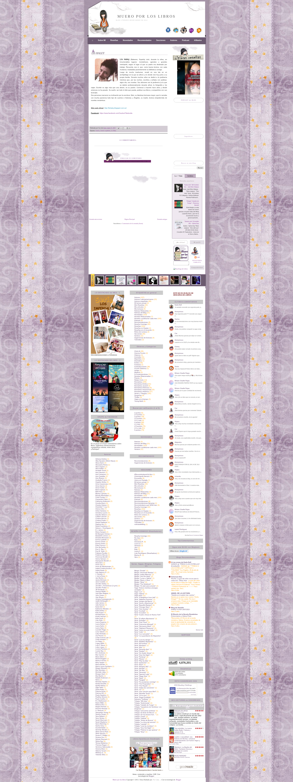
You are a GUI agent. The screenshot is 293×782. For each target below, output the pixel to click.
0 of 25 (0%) (192, 692)
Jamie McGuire (100, 580)
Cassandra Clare (101, 499)
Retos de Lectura (140, 332)
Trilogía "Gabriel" (140, 718)
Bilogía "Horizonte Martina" (144, 572)
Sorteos (137, 336)
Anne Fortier (99, 488)
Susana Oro (99, 737)
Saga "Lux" (138, 592)
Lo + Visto (178, 176)
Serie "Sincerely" (140, 672)
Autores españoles (105, 130)
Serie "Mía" (138, 647)
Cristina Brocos (100, 518)
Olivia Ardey (99, 689)
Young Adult (138, 401)
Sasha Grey (99, 726)
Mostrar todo (199, 630)
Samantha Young (101, 712)
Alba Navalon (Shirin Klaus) (105, 461)
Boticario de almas (181, 711)
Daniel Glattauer (101, 522)
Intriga (136, 370)
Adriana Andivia (101, 459)
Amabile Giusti (100, 470)
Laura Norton (100, 624)
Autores (173, 40)
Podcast (185, 40)
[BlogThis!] (123, 128)
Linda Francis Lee (102, 637)
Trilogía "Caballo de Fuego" (144, 705)
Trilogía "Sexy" (139, 732)
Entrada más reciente (95, 219)
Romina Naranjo (101, 708)
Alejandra (178, 442)
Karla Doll (98, 607)
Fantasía (137, 365)
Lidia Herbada (100, 634)
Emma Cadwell (100, 540)
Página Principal (130, 219)
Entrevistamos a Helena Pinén (181, 616)
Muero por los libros (146, 16)
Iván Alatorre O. (101, 572)
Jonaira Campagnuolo (103, 599)
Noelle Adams (100, 685)
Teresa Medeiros (101, 743)
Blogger (151, 776)
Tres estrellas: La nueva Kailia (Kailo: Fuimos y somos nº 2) (183, 730)
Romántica (138, 382)
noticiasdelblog (139, 524)
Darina (177, 319)
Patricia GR (99, 693)
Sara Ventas (99, 718)
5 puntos (137, 430)
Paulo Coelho (100, 699)
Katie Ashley (99, 610)
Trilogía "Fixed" (139, 716)
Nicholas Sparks (101, 682)
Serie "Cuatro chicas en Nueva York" (147, 615)
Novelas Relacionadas (142, 316)
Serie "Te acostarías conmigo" (145, 682)
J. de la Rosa (100, 576)
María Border (100, 664)
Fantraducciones (140, 367)
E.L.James (99, 530)
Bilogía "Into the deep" (142, 576)
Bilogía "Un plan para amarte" (145, 586)
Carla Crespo (100, 497)
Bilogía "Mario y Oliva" (142, 580)
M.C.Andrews (100, 653)
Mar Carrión (99, 655)
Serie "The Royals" (141, 686)
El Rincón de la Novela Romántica (184, 614)
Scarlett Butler (100, 728)
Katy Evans (99, 612)
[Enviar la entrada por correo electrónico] (118, 128)
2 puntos (137, 413)
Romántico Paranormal (142, 389)
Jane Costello (100, 582)
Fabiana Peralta (101, 553)
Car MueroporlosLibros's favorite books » (149, 770)
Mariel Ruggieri (100, 658)
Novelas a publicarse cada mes (145, 318)
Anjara (177, 395)
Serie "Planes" (139, 659)
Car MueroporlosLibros (183, 688)
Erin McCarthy (100, 547)
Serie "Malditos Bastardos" (144, 641)
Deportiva (137, 359)
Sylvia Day (99, 741)
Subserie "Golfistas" (141, 699)
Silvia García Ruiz (101, 732)
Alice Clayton (100, 467)
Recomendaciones (141, 322)
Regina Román (100, 706)
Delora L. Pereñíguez (103, 528)
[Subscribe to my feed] (199, 33)
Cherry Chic (99, 509)
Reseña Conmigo (140, 324)
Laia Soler (99, 620)
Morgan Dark (100, 674)
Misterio (137, 372)
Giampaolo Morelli (102, 561)
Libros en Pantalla (140, 480)
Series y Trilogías (140, 393)
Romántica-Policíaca (141, 388)
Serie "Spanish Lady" (142, 674)
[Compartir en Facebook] (127, 128)
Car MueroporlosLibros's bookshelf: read (146, 744)
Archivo (190, 176)
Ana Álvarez (99, 478)
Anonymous (179, 311)
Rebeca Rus (99, 705)
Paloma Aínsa (100, 691)
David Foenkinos (101, 526)
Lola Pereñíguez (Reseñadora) (145, 553)
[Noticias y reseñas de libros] (181, 269)
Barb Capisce (100, 490)
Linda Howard (100, 639)
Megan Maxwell (101, 668)
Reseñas (114, 40)
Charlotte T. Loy (101, 507)
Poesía (136, 378)
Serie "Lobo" (138, 632)
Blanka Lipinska (101, 493)
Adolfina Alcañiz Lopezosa (183, 757)
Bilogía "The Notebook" (142, 584)
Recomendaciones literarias (144, 503)
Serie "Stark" (139, 678)
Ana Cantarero (100, 474)
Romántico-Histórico (141, 391)
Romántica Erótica (141, 384)
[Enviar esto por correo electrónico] (121, 128)
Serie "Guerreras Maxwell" (143, 624)
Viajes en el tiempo (141, 399)
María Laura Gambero (103, 666)
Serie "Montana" (140, 645)
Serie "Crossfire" (140, 613)
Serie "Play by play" (141, 661)
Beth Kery (99, 492)
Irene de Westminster (103, 566)
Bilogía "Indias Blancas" (142, 574)
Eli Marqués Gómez (102, 534)
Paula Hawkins (100, 695)
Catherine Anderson (102, 501)
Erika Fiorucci (100, 545)
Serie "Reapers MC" (141, 666)
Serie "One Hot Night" (142, 655)
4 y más (137, 424)
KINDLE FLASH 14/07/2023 (180, 609)
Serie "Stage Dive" (141, 676)
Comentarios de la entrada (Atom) (132, 223)
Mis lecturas (138, 309)
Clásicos (137, 355)
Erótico (136, 363)
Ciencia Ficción (139, 353)
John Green (99, 595)
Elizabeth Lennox (101, 536)
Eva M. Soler (100, 551)
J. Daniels (99, 574)
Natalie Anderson (101, 678)
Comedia (137, 357)
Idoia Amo (99, 563)
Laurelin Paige (100, 630)
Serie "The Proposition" (142, 684)
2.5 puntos (138, 415)
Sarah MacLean (101, 720)
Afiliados (198, 40)
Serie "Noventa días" (141, 649)
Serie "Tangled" (139, 680)
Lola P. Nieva (100, 645)
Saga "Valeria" (139, 594)
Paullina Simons (101, 697)
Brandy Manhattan (102, 495)
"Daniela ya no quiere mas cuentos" (183, 595)
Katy (136, 549)
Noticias (137, 441)
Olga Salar (99, 687)
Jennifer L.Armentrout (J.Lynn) (106, 586)
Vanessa (137, 545)
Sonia (177, 366)
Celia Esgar (179, 752)
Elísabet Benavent (102, 538)
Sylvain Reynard (101, 739)
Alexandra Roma (101, 465)
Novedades (128, 40)
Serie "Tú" (138, 689)
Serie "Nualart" (139, 651)
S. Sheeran (99, 710)
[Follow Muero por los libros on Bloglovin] (179, 552)
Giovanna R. (138, 542)
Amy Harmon (100, 472)
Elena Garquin (100, 532)
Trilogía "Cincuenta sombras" (144, 711)
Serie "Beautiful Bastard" (143, 605)
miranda (178, 476)
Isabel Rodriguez (181, 529)
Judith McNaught (101, 601)
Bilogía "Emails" (140, 571)
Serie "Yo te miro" (140, 695)
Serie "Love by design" (142, 640)
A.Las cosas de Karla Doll (181, 562)
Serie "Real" (138, 665)
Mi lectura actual (140, 303)
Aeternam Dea (176, 577)
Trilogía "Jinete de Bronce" (144, 720)
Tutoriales (137, 340)
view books (193, 694)
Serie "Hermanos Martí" (143, 626)
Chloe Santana (100, 511)
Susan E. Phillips (101, 735)
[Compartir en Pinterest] (130, 128)
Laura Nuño (99, 626)
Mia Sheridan (100, 670)
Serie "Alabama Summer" (143, 599)
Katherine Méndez (102, 609)
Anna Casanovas (101, 484)
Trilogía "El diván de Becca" (144, 713)
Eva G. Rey (99, 549)
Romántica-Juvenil (141, 386)
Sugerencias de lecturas (143, 338)
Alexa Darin (99, 463)
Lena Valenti (99, 632)
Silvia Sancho (100, 733)
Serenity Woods (101, 730)
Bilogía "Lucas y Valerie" (143, 578)
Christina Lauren (101, 513)
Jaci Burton (99, 578)
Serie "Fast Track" (140, 622)
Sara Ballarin (100, 716)
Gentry (177, 347)
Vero (136, 557)
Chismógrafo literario (141, 476)
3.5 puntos (138, 418)
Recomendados (144, 40)
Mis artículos (139, 307)
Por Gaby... (156, 780)
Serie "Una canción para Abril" (145, 691)
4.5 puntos (138, 426)
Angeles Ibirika (100, 482)
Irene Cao (99, 564)
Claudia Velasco (101, 515)
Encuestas (138, 478)
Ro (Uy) (137, 538)
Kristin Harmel (100, 616)
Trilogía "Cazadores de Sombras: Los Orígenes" (147, 708)
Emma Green (100, 543)
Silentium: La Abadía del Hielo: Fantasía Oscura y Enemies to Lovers (183, 749)
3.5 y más (137, 420)
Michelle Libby (100, 672)
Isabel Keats (99, 570)
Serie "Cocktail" (139, 611)
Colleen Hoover (101, 516)
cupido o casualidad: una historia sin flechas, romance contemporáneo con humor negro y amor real (187, 739)
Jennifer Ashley (100, 584)
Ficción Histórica (140, 368)
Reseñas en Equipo (141, 328)
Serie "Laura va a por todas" (144, 630)
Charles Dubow (101, 505)
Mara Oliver (99, 657)
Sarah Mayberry (101, 722)
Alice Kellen (99, 468)
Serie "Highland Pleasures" (144, 628)
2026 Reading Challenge (183, 685)
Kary (136, 540)
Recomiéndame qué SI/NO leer (145, 505)
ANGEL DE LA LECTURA (180, 593)
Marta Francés (100, 660)
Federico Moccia (101, 555)
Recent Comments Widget (196, 535)
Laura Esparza (100, 622)
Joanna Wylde (100, 591)
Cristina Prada (100, 520)
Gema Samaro (100, 559)
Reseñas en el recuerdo (143, 330)
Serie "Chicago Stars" (142, 607)
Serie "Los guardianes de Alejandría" (147, 636)
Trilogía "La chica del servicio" (145, 722)
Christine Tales (175, 744)
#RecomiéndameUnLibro (143, 474)
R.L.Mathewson (101, 701)
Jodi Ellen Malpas (101, 593)
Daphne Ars (99, 524)
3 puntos (137, 416)
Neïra (97, 680)
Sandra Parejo (100, 714)
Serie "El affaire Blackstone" (144, 618)
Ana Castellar (100, 476)
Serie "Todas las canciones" (144, 688)
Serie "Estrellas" (140, 620)
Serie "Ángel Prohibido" (142, 697)
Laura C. (137, 551)
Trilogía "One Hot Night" (143, 728)
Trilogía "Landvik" (140, 724)
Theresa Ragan (101, 745)
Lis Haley (113, 130)
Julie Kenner (99, 605)
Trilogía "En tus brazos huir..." (145, 714)
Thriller (136, 397)
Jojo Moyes (99, 597)
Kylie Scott (99, 618)
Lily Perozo (99, 636)
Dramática (138, 361)
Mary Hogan (99, 662)
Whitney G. (99, 753)
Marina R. (137, 555)
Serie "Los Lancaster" (142, 634)
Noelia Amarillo (100, 684)
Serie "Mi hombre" (141, 643)
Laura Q (137, 544)
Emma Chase (100, 541)
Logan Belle (99, 643)
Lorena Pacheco (101, 649)
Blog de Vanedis (177, 608)
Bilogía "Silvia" (139, 582)
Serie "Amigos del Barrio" (143, 601)
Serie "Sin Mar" (139, 670)
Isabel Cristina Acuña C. (104, 568)
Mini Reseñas (139, 305)
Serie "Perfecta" (140, 657)
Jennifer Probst (100, 588)
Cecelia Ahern (100, 503)
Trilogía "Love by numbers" (144, 726)
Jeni (135, 547)
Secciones (160, 40)
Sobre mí (102, 40)
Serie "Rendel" (139, 668)
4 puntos (137, 422)
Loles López (99, 647)
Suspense (138, 395)
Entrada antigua (162, 219)
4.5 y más (137, 428)
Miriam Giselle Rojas (182, 373)
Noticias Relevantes (141, 311)
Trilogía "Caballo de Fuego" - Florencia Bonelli (192, 203)
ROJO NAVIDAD (180, 756)
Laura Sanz (99, 628)
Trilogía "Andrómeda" (142, 703)
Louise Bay (99, 651)
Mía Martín (99, 676)
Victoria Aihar (100, 749)
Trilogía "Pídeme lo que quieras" (146, 730)
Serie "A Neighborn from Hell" (145, 597)
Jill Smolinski (100, 589)
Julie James (99, 603)
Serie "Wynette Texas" (142, 693)
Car (198, 257)
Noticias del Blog (140, 313)
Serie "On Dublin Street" (143, 653)
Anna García (100, 486)
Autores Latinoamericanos (143, 299)
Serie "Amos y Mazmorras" (144, 603)
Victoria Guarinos (180, 733)
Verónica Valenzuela (102, 747)
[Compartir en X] (125, 128)
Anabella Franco (101, 480)
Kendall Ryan (100, 614)
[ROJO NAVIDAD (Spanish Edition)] (172, 761)
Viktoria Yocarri (100, 751)
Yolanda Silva (100, 754)
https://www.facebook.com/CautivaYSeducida (116, 113)
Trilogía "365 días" (141, 701)
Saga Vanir (138, 595)
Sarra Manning (100, 724)
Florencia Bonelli (101, 557)
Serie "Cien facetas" (141, 609)
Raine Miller (99, 703)
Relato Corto (139, 380)
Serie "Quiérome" (140, 663)
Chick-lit (137, 351)
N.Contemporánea (141, 374)
